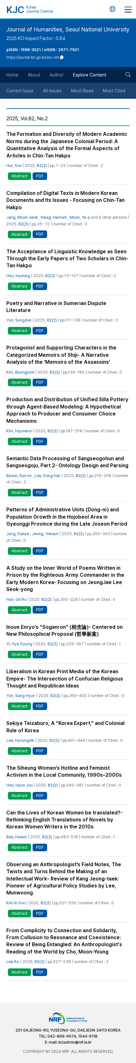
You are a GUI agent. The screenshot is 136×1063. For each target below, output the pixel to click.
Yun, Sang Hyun (20, 695)
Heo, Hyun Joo (19, 785)
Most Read (82, 90)
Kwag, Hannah (54, 217)
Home (12, 74)
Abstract (19, 176)
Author (57, 74)
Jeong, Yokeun (45, 533)
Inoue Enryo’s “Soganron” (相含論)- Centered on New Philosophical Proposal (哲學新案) (64, 630)
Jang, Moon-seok (22, 217)
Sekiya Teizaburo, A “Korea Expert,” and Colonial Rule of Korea (65, 726)
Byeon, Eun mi (19, 475)
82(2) (42, 165)
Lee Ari (12, 961)
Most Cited (114, 90)
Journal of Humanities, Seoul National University (68, 29)
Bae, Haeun (16, 836)
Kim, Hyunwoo (19, 431)
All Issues (52, 90)
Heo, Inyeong (18, 275)
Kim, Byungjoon (20, 372)
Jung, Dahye (17, 533)
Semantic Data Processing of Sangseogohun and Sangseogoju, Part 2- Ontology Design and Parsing (67, 461)
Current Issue (20, 90)
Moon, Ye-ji (80, 217)
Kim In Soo (15, 902)
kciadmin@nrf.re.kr (75, 1042)
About (34, 74)
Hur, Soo (14, 165)
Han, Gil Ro (16, 599)
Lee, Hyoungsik (20, 740)
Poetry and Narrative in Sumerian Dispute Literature (56, 306)
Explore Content (89, 74)
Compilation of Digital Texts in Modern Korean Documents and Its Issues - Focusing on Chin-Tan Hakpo (65, 200)
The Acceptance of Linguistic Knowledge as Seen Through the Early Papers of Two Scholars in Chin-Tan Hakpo (67, 259)
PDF (40, 176)
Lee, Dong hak (47, 475)
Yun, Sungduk (19, 320)
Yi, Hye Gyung (19, 643)
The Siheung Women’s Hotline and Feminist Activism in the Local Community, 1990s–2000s (64, 771)
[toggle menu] (128, 9)
